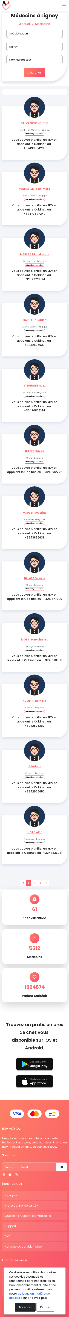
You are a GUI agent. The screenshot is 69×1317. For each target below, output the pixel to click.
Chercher (34, 73)
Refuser (45, 1307)
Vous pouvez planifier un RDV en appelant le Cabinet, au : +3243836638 (34, 533)
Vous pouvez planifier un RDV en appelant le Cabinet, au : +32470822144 (34, 406)
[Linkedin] (4, 1175)
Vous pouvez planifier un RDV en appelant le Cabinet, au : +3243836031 (34, 851)
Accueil (25, 24)
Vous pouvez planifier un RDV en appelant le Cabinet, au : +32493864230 (34, 144)
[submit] (61, 1167)
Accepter (25, 1307)
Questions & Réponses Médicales (28, 1216)
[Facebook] (10, 1175)
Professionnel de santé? (21, 1206)
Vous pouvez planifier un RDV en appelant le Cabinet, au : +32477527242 (34, 209)
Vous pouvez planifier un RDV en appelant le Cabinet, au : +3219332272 (34, 470)
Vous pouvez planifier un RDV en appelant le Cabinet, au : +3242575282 (34, 721)
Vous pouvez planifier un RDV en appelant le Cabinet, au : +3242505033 (34, 340)
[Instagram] (16, 1175)
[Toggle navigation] (64, 5)
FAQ (7, 1236)
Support (10, 1226)
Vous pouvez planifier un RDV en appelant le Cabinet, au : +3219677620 (34, 597)
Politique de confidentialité (23, 1247)
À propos (11, 1195)
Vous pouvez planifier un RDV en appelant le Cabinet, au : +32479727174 (34, 275)
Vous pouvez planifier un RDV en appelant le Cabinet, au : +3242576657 (34, 787)
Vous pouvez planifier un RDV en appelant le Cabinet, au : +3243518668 (34, 658)
